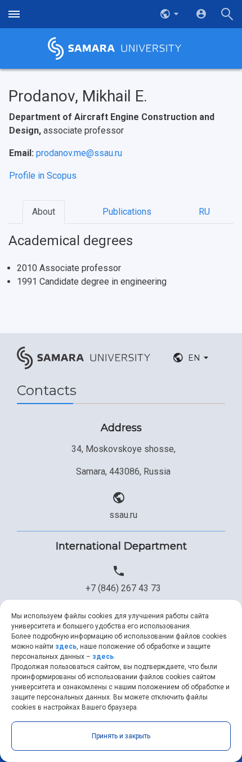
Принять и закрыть (121, 736)
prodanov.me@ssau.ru (79, 153)
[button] (170, 14)
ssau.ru (123, 515)
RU (204, 211)
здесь (66, 646)
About (43, 211)
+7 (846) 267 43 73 (123, 588)
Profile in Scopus (43, 175)
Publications (126, 211)
